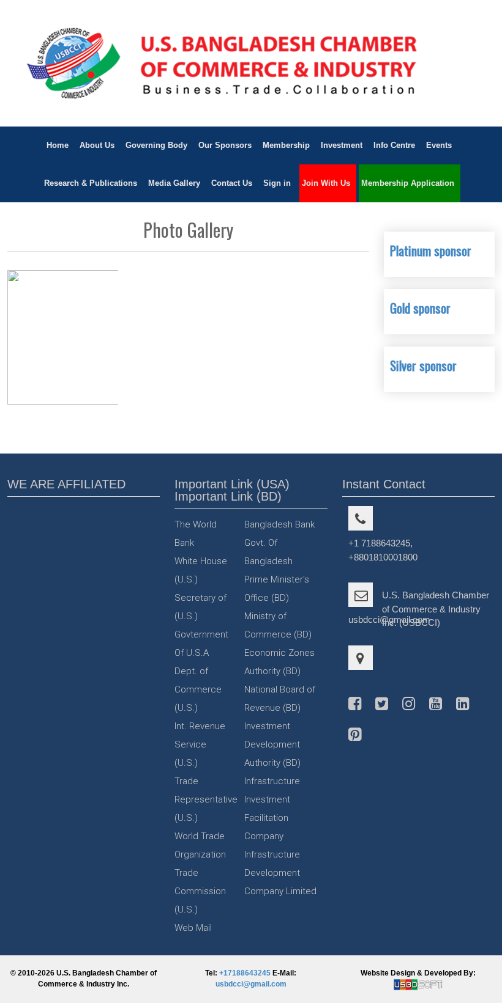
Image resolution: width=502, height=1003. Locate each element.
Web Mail (193, 927)
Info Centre (394, 145)
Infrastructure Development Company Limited (280, 873)
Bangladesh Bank (279, 524)
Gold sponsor (420, 307)
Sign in (277, 183)
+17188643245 (245, 973)
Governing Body (156, 145)
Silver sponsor (423, 365)
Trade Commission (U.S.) (200, 891)
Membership (286, 145)
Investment (341, 145)
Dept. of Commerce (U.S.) (198, 689)
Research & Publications (90, 183)
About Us (97, 145)
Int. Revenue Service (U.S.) (199, 744)
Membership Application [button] (407, 183)
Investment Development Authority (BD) (272, 744)
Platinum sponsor (430, 250)
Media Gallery (174, 183)
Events (439, 145)
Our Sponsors (225, 145)
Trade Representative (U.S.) (206, 799)
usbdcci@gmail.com (251, 984)
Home (58, 145)
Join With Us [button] (326, 183)
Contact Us (231, 183)
